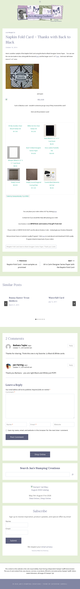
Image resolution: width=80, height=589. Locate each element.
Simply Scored (15, 182)
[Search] (72, 474)
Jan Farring (18, 365)
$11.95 (33, 188)
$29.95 (15, 185)
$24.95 (52, 153)
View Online (34, 498)
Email (33, 424)
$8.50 (15, 166)
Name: (8, 521)
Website (57, 424)
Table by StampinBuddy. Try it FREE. (18, 196)
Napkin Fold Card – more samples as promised (22, 264)
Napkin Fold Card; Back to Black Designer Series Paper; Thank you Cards (31, 247)
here (37, 56)
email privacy (46, 547)
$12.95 (33, 131)
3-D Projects (10, 32)
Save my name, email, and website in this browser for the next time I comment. (38, 430)
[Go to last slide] (6, 303)
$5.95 (52, 188)
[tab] (35, 319)
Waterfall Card (56, 297)
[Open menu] (40, 1)
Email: (8, 528)
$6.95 (52, 144)
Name (10, 424)
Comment (10, 392)
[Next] (74, 303)
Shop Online (46, 498)
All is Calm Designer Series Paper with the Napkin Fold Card (58, 264)
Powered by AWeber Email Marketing (40, 550)
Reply (71, 346)
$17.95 (15, 131)
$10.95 (33, 153)
